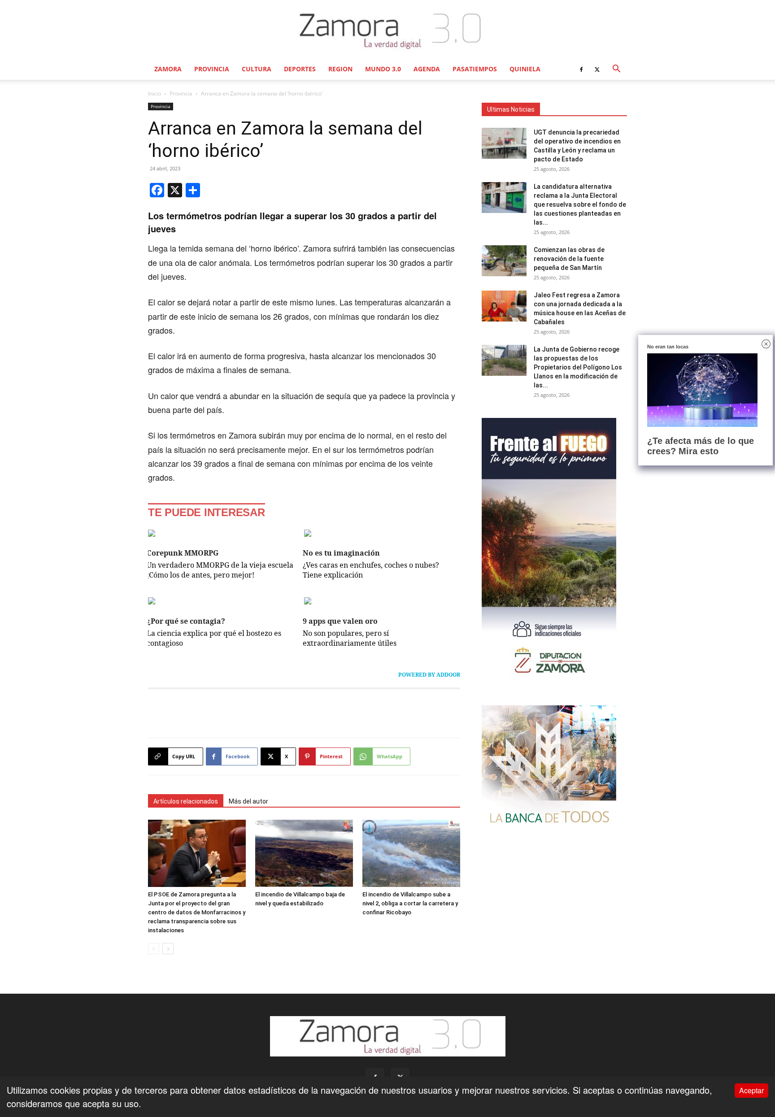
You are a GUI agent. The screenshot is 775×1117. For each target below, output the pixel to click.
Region (340, 69)
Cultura (256, 69)
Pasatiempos (475, 69)
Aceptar (751, 1090)
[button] (616, 69)
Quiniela (524, 69)
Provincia (211, 69)
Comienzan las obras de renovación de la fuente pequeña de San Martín (569, 258)
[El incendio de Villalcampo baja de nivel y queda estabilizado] (304, 853)
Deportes (300, 69)
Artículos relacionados (185, 801)
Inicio (154, 93)
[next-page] (168, 948)
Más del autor (248, 801)
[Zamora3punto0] (387, 30)
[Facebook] (581, 69)
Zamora (168, 69)
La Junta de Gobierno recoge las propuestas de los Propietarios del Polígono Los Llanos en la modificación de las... (578, 367)
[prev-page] (153, 948)
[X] (597, 69)
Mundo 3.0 (383, 69)
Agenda (427, 69)
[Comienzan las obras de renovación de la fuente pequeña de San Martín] (504, 260)
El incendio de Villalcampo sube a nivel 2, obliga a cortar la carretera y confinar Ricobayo (410, 903)
